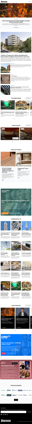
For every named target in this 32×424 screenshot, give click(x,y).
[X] (3, 414)
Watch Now (4, 353)
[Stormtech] (3, 180)
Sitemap (30, 421)
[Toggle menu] (30, 1)
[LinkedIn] (5, 414)
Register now (15, 363)
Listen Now (4, 327)
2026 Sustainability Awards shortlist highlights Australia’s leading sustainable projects (16, 21)
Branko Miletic (16, 27)
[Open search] (29, 1)
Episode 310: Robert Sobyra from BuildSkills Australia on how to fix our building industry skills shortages (22, 319)
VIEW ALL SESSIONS (10, 353)
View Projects (28, 125)
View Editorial (28, 98)
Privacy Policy (27, 421)
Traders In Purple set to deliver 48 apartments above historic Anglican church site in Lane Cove (15, 56)
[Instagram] (7, 414)
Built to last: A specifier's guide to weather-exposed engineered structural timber (20, 87)
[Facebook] (1, 414)
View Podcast (28, 305)
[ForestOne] (19, 178)
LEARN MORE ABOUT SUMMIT (15, 213)
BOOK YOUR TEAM (5, 213)
